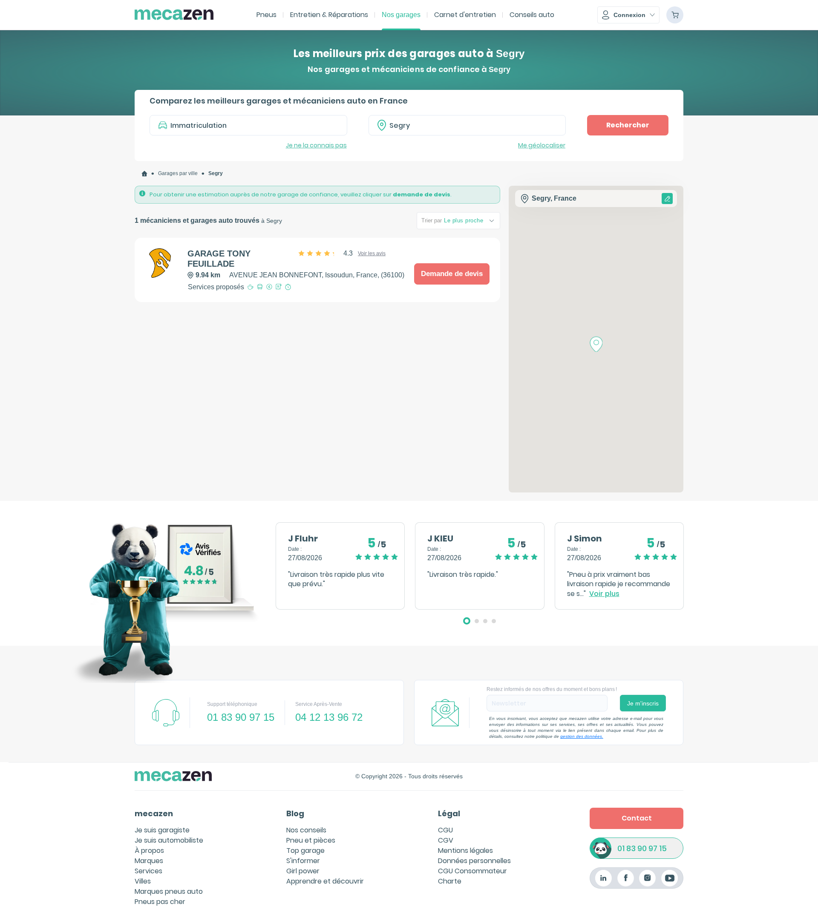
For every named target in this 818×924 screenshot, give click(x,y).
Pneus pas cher (160, 902)
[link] (144, 173)
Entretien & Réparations (329, 15)
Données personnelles (474, 861)
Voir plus (604, 594)
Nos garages (401, 14)
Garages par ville (178, 173)
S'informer (303, 861)
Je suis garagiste (162, 830)
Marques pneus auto (169, 891)
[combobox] (467, 125)
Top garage (305, 850)
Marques (149, 861)
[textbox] (473, 125)
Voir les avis (372, 253)
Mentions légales (465, 850)
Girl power (303, 871)
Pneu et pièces (310, 840)
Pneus (266, 15)
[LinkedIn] (603, 878)
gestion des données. (581, 736)
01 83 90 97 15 (642, 848)
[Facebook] (625, 878)
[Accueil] (144, 173)
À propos (149, 850)
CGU (445, 830)
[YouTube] (669, 878)
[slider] (325, 253)
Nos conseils (306, 830)
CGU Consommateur (472, 871)
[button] (628, 14)
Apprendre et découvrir (325, 881)
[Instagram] (647, 878)
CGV (445, 840)
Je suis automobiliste (169, 840)
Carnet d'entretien (465, 15)
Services (148, 871)
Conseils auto (532, 15)
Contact (637, 818)
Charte (449, 881)
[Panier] (674, 14)
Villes (143, 881)
